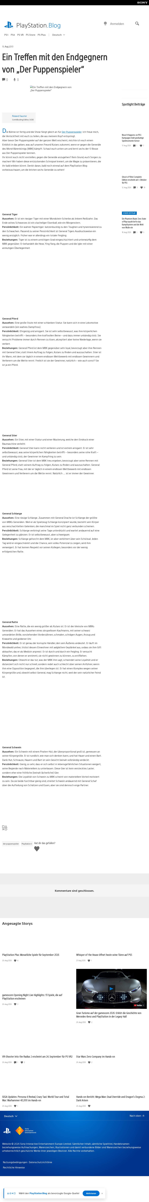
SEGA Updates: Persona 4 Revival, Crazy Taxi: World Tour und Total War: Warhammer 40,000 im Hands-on (35, 1098)
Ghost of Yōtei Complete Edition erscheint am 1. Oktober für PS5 (134, 179)
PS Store (30, 34)
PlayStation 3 (27, 844)
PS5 (6, 34)
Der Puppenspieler (71, 131)
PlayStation (38, 25)
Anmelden (117, 24)
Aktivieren (91, 1193)
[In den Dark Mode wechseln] (105, 24)
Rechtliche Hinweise (14, 1167)
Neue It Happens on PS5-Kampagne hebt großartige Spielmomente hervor (133, 138)
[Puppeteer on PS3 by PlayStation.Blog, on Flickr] (24, 200)
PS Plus (42, 34)
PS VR (20, 34)
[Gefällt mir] (141, 145)
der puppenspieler (11, 844)
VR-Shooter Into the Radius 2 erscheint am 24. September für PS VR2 (37, 1056)
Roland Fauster (19, 115)
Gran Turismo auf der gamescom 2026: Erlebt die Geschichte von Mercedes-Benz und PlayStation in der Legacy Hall (108, 1014)
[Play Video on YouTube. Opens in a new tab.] (139, 1005)
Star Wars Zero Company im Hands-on (95, 1056)
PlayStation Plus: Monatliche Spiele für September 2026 (30, 954)
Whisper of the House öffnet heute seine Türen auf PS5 (104, 954)
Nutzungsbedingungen (15, 1162)
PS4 (13, 34)
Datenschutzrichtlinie (40, 1162)
